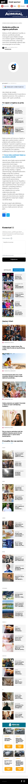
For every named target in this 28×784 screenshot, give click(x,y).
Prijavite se (14, 259)
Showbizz (23, 6)
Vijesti (15, 6)
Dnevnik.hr (6, 6)
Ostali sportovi (14, 2)
